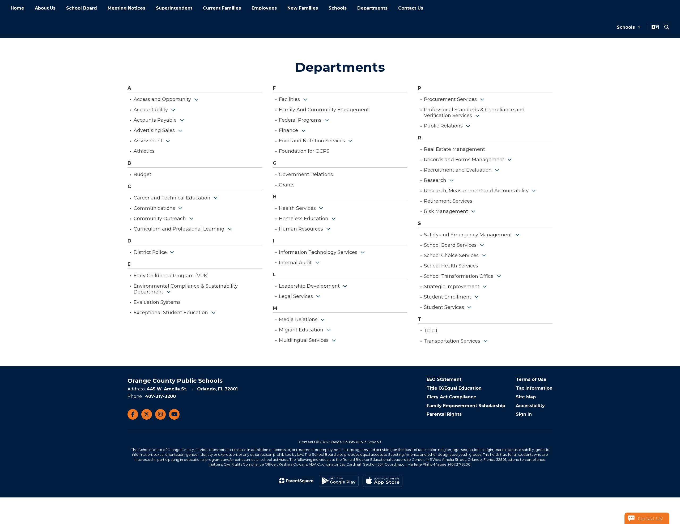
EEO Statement (444, 379)
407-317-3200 (160, 396)
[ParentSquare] (296, 481)
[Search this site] (666, 27)
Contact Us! (650, 518)
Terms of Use (531, 379)
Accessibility (530, 405)
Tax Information (534, 388)
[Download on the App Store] (382, 481)
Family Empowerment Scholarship (466, 405)
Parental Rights (444, 414)
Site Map (526, 396)
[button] (629, 27)
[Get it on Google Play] (339, 481)
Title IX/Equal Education (454, 388)
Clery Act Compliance (451, 396)
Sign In (524, 414)
